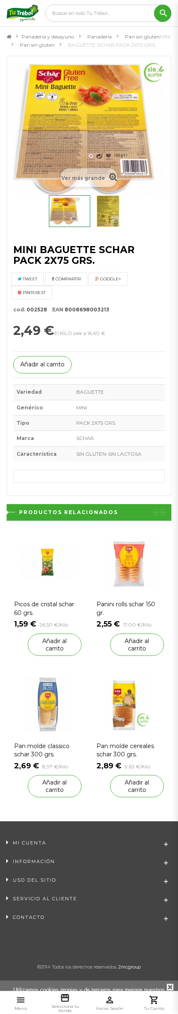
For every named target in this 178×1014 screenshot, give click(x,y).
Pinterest (34, 292)
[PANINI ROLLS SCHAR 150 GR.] (130, 562)
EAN (55, 309)
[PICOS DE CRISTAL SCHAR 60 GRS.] (48, 562)
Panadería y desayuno (48, 36)
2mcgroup (129, 967)
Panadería (99, 36)
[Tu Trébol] (22, 13)
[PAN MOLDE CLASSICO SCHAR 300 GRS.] (48, 704)
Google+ (110, 279)
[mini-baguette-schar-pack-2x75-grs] (69, 211)
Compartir (67, 279)
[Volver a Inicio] (9, 37)
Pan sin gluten (142, 36)
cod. (19, 309)
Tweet (29, 279)
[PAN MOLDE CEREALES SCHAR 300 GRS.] (130, 704)
